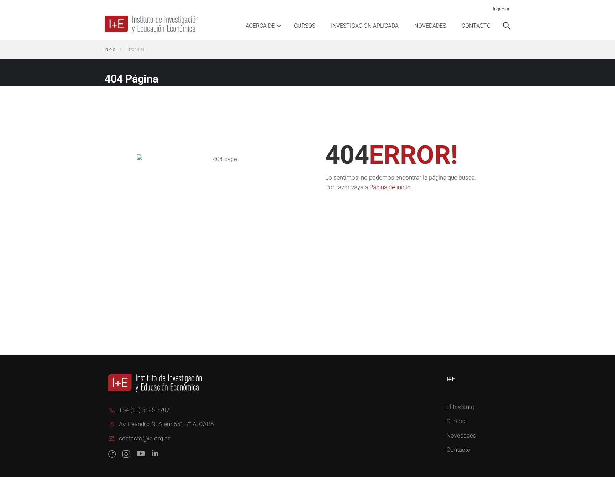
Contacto (476, 25)
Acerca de (260, 25)
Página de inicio (390, 187)
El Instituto (460, 406)
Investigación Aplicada (365, 25)
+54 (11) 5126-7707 (144, 409)
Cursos (304, 25)
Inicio (110, 49)
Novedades (430, 25)
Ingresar (501, 8)
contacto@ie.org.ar (144, 438)
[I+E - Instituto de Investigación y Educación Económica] (153, 24)
